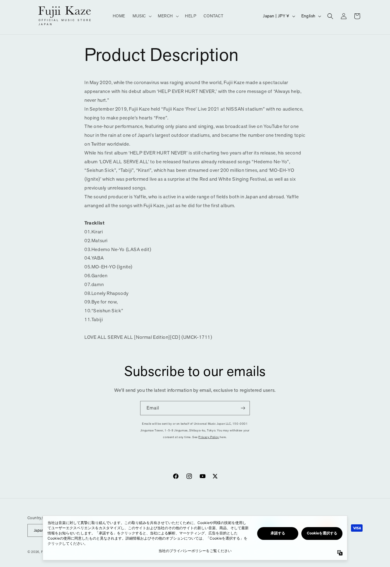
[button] (141, 15)
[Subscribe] (243, 408)
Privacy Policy (208, 437)
